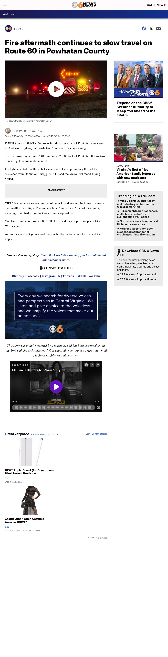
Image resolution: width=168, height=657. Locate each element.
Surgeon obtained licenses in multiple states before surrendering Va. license (137, 214)
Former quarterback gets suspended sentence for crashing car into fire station (136, 231)
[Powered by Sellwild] (102, 538)
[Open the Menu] (5, 5)
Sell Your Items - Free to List (45, 434)
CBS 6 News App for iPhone (137, 279)
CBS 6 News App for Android (138, 274)
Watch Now (155, 5)
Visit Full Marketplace (96, 434)
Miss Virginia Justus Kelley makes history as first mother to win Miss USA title (138, 203)
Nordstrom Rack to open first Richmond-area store (137, 223)
